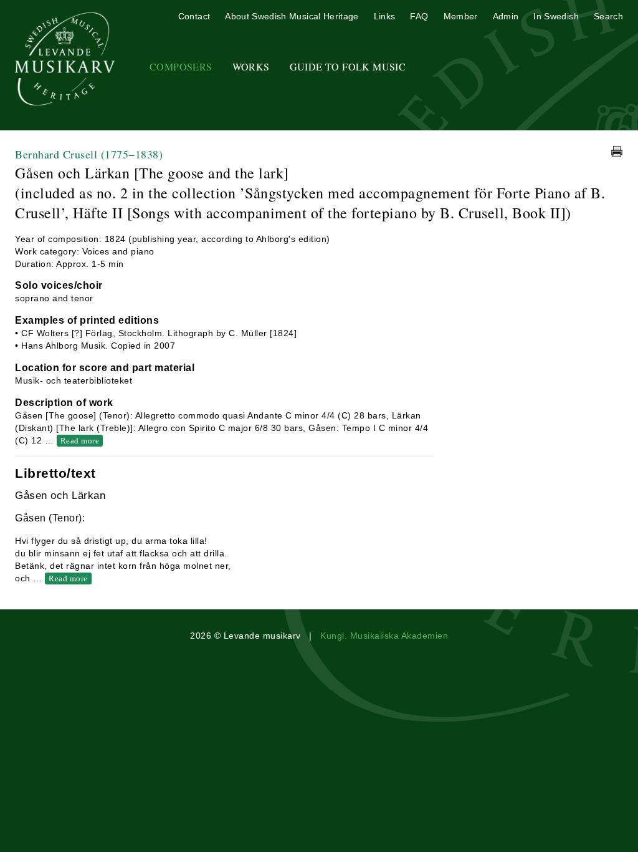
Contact (194, 16)
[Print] (617, 151)
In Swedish (556, 16)
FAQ (419, 16)
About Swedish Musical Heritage (292, 16)
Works (251, 66)
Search (608, 16)
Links (385, 16)
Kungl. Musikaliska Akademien (384, 636)
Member (461, 16)
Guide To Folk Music (348, 66)
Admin (506, 16)
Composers (181, 66)
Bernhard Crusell (89, 154)
